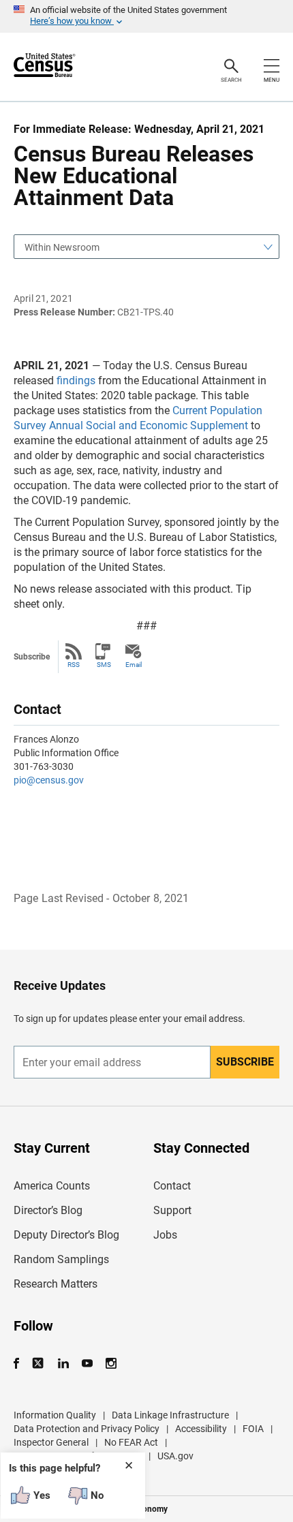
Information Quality (55, 1415)
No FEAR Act (131, 1442)
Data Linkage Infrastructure (170, 1415)
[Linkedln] (63, 1364)
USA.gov (175, 1455)
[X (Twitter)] (39, 1364)
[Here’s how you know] (146, 16)
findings (76, 380)
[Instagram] (111, 1364)
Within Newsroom (62, 247)
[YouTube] (87, 1364)
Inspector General (51, 1442)
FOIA (253, 1428)
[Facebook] (20, 1364)
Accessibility (201, 1428)
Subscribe (245, 1061)
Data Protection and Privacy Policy (86, 1428)
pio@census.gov (49, 780)
